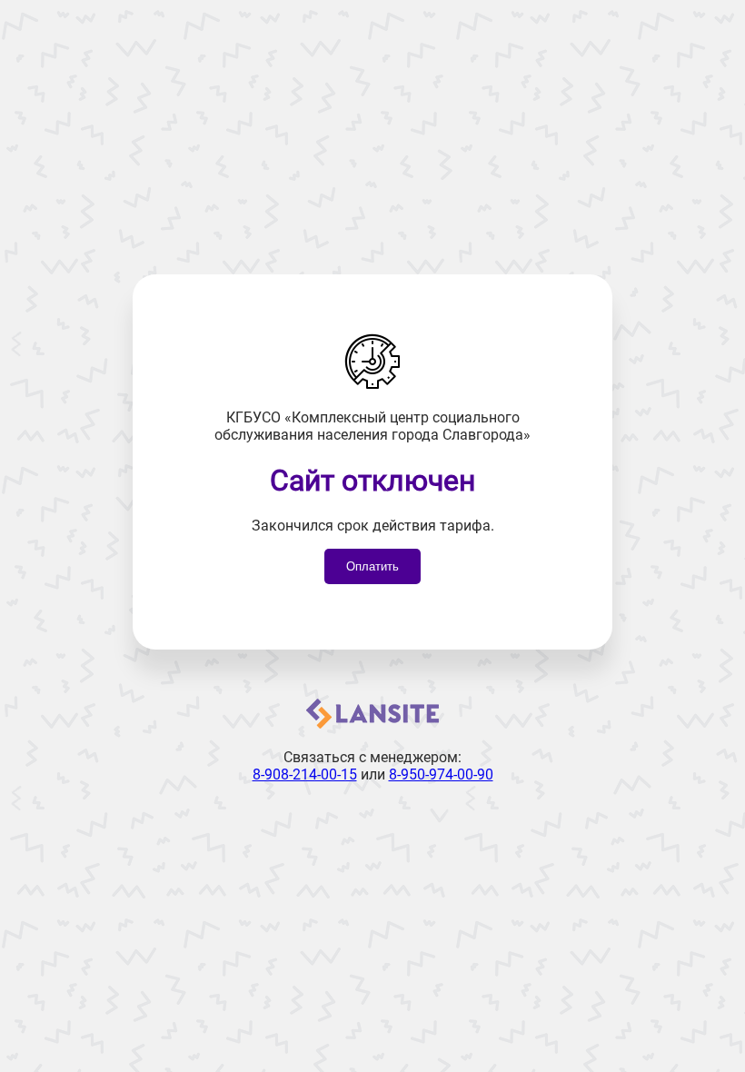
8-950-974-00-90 (441, 774)
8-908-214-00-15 (305, 774)
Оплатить (372, 566)
